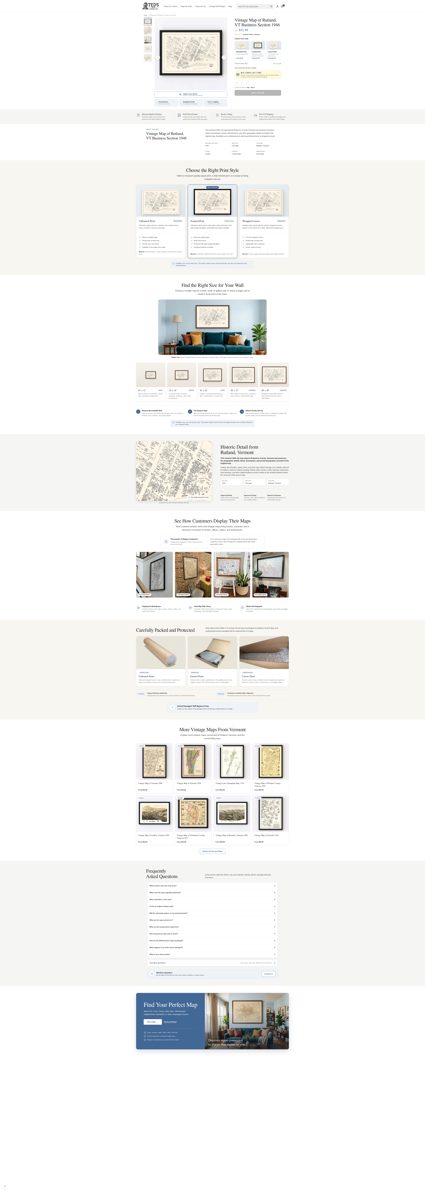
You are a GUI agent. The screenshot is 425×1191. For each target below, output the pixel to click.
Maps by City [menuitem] (200, 6)
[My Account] (277, 6)
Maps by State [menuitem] (186, 6)
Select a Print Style (257, 93)
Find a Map (152, 1022)
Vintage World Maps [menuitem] (217, 6)
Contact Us (268, 974)
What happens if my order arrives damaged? (166, 947)
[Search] (271, 6)
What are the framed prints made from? (164, 927)
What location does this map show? (163, 886)
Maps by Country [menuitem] (170, 6)
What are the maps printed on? (161, 920)
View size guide (277, 63)
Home (145, 15)
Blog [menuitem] (230, 6)
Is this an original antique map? (162, 906)
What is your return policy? (160, 954)
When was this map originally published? (165, 892)
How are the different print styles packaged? (166, 940)
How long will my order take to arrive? (164, 934)
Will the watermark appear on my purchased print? (169, 913)
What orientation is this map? (161, 899)
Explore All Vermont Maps (213, 851)
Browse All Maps (170, 1022)
